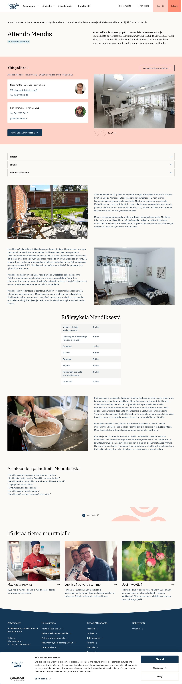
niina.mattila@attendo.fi (25, 90)
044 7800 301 (21, 95)
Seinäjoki (124, 22)
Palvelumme (24, 22)
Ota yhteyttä (84, 6)
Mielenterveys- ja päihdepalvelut (48, 22)
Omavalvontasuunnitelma (155, 68)
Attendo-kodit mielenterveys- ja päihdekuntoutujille (92, 22)
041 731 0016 (21, 113)
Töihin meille (143, 6)
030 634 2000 (14, 631)
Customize (158, 668)
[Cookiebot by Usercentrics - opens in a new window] (17, 679)
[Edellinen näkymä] (96, 133)
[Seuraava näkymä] (103, 133)
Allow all (160, 659)
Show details (41, 679)
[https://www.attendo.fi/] (13, 6)
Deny (159, 676)
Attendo (11, 22)
